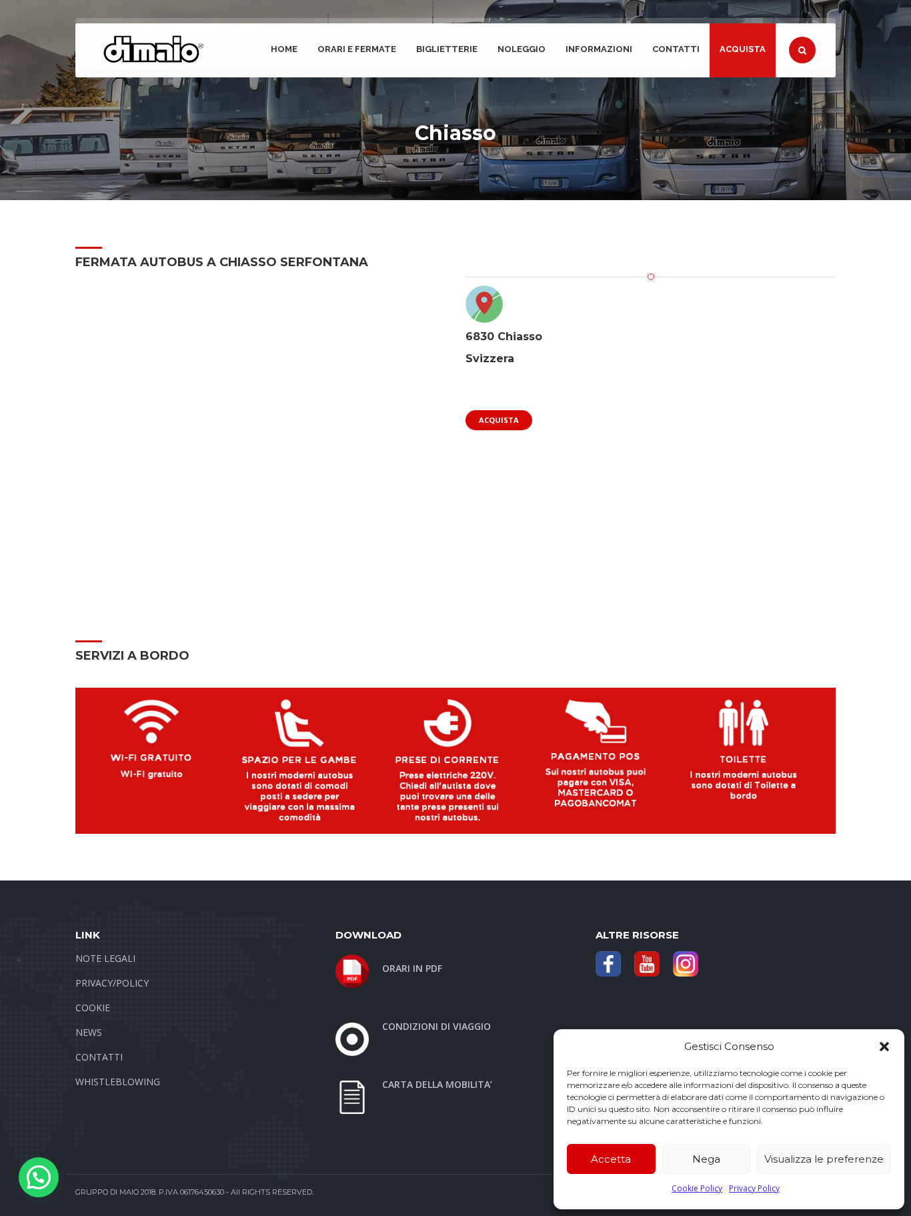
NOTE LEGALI (105, 958)
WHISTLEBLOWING (117, 1081)
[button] (884, 1046)
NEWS (88, 1032)
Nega (706, 1159)
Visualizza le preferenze (824, 1159)
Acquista (743, 49)
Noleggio (522, 49)
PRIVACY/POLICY (112, 983)
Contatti (676, 49)
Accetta (611, 1159)
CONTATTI (99, 1057)
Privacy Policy (754, 1188)
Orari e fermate (356, 49)
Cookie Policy (697, 1188)
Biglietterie (447, 49)
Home (284, 49)
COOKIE (92, 1007)
